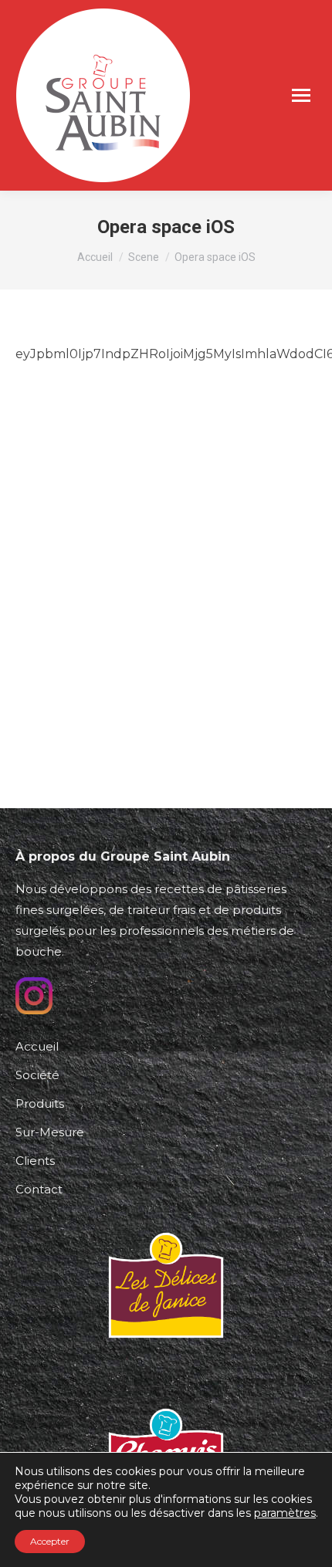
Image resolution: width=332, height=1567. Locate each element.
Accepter (49, 1541)
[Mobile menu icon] (301, 95)
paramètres (285, 1513)
